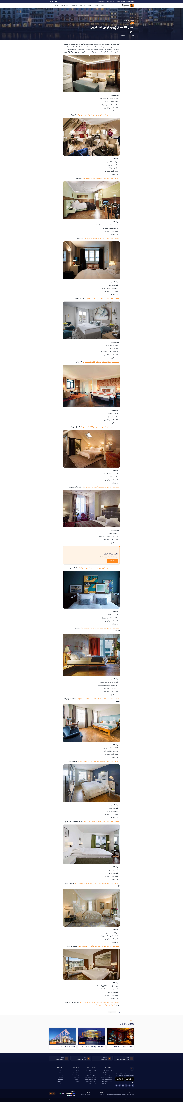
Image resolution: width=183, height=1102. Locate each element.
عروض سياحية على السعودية (90, 1079)
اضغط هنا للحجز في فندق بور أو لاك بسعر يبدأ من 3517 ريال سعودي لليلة (101, 178)
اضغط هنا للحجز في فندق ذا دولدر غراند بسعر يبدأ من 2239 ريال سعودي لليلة (100, 427)
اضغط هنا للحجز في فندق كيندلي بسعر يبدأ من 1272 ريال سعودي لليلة (101, 298)
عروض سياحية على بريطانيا (90, 1077)
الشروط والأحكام (76, 1077)
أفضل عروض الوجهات (108, 1070)
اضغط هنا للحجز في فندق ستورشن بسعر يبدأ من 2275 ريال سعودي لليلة (101, 362)
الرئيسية (102, 5)
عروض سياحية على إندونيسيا (106, 1077)
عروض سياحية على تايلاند (107, 1083)
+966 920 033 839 (53, 1)
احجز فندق (96, 5)
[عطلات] (128, 5)
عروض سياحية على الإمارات (90, 1075)
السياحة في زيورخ (112, 1012)
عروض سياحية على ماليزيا (107, 1072)
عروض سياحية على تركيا (91, 1070)
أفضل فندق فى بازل (110, 1005)
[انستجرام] (126, 1085)
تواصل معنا (77, 1079)
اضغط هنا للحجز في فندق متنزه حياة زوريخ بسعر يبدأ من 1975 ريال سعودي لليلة (99, 1002)
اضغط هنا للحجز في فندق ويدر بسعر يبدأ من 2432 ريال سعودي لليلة (102, 238)
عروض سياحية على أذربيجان (106, 1081)
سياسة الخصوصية (75, 1075)
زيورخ (132, 23)
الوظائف (77, 1081)
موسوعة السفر (74, 5)
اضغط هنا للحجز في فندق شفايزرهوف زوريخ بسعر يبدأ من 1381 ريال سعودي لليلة (99, 568)
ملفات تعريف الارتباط (59, 1099)
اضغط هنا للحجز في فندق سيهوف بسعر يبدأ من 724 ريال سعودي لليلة (101, 821)
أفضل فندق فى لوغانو (101, 1005)
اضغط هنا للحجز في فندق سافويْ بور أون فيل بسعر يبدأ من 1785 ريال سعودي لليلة (98, 946)
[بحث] (50, 5)
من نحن (77, 1070)
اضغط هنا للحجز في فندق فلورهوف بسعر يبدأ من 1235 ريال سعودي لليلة (101, 487)
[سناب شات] (116, 1085)
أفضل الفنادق (82, 5)
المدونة (56, 5)
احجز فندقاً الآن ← (112, 561)
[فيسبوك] (133, 1085)
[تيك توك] (119, 1085)
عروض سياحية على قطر (91, 1083)
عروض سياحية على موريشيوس (90, 1072)
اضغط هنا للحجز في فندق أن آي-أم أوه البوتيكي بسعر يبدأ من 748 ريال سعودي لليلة (98, 761)
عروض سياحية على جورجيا (107, 1079)
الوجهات (89, 5)
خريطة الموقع (51, 1099)
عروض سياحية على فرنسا (91, 1081)
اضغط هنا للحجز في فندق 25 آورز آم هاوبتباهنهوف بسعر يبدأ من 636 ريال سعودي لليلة (97, 698)
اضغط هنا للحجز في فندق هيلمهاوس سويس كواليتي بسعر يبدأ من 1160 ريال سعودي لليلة (97, 883)
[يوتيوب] (123, 1085)
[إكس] (129, 1085)
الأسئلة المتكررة (76, 1072)
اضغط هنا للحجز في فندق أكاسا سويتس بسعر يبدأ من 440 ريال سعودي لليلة (100, 628)
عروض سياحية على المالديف (106, 1075)
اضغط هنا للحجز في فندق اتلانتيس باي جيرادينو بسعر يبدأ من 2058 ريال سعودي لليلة (98, 115)
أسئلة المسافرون (64, 5)
